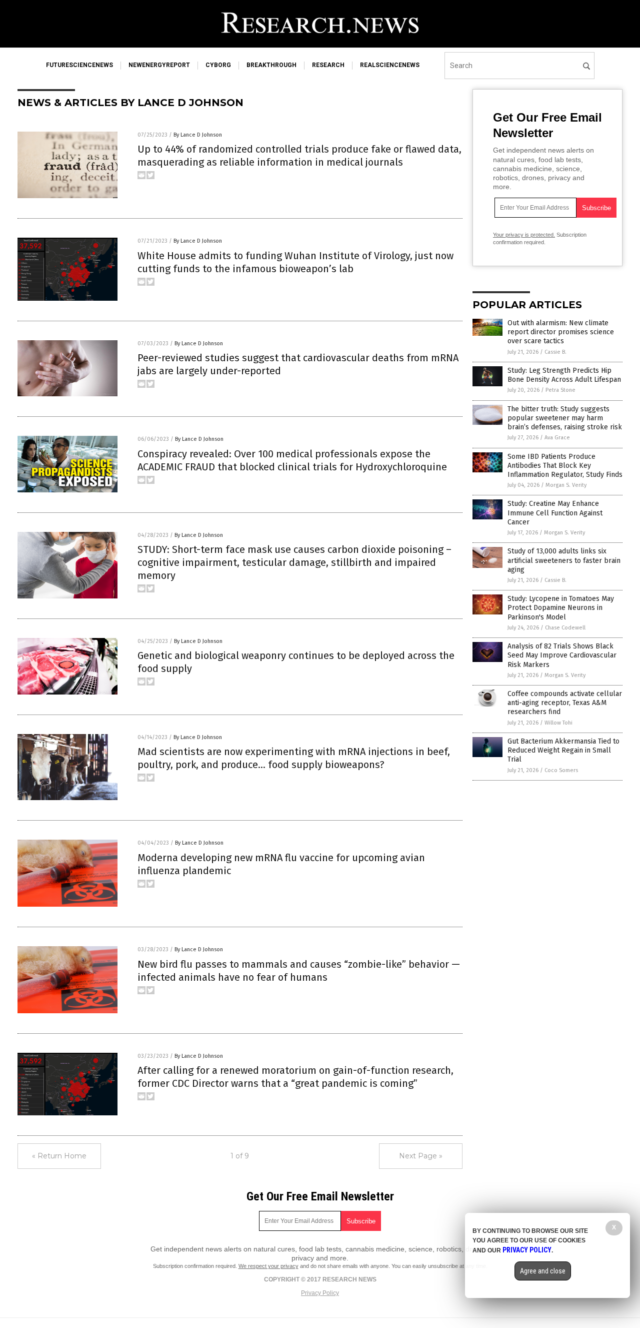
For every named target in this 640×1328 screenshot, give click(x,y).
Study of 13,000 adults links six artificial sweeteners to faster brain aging (564, 560)
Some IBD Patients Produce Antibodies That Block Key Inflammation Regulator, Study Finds (565, 465)
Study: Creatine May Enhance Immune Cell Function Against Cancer (555, 512)
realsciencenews (390, 65)
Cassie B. (555, 352)
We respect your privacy (268, 1266)
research (328, 65)
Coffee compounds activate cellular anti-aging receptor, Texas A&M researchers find (565, 703)
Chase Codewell (565, 627)
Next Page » (420, 1155)
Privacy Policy (320, 1292)
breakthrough (271, 65)
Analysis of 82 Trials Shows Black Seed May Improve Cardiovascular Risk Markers (562, 655)
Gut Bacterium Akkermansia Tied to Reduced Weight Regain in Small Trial (564, 750)
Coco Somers (561, 770)
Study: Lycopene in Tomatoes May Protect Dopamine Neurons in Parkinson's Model (561, 607)
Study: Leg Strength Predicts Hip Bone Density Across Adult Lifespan (564, 375)
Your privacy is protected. (524, 235)
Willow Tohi (558, 723)
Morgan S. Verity (566, 485)
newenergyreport (159, 65)
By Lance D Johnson (198, 135)
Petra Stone (561, 390)
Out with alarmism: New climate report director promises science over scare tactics (561, 332)
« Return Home (59, 1155)
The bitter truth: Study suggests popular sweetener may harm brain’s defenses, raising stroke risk (565, 418)
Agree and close (543, 1271)
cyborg (218, 65)
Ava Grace (557, 437)
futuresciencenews (79, 65)
